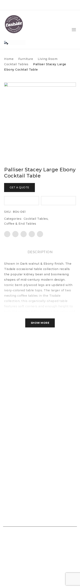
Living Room (48, 59)
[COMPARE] (58, 200)
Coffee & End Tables (20, 223)
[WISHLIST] (21, 200)
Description (40, 252)
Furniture (25, 59)
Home (9, 59)
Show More (40, 322)
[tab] (40, 252)
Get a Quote (19, 187)
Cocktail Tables (16, 64)
